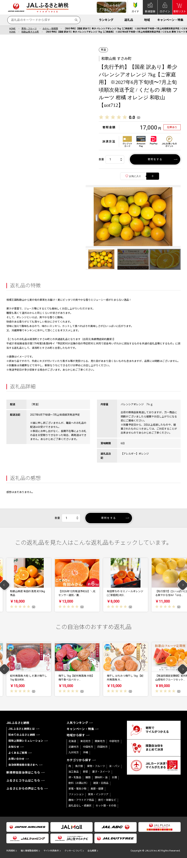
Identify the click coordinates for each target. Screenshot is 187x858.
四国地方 (102, 746)
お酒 (114, 777)
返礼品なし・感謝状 (79, 805)
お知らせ (13, 746)
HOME (12, 28)
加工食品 (73, 771)
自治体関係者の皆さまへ (23, 764)
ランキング (106, 20)
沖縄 (85, 752)
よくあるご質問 (17, 752)
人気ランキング (77, 723)
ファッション (76, 794)
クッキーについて (73, 850)
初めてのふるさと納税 (21, 734)
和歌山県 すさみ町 (116, 58)
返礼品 (128, 20)
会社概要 (91, 850)
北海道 (72, 741)
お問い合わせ (16, 758)
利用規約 (10, 850)
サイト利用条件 (51, 850)
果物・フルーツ (29, 28)
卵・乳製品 (74, 777)
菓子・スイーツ (101, 771)
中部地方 (114, 741)
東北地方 (85, 741)
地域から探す (76, 735)
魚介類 (79, 766)
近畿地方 (73, 746)
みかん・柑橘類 (50, 28)
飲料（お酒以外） (78, 783)
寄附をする (155, 159)
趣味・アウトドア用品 (81, 799)
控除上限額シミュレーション (25, 740)
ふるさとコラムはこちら (23, 780)
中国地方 (88, 746)
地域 (147, 20)
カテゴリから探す (79, 760)
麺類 (88, 777)
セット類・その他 (106, 805)
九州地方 (73, 752)
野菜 (85, 771)
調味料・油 (101, 777)
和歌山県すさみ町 (30, 32)
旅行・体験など (107, 799)
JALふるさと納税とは (21, 728)
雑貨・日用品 (100, 783)
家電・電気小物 (77, 788)
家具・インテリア (98, 794)
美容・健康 (97, 788)
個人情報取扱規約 (29, 850)
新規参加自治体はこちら (23, 772)
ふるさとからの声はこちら (24, 788)
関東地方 (100, 741)
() (138, 117)
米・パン (114, 766)
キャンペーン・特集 (170, 20)
